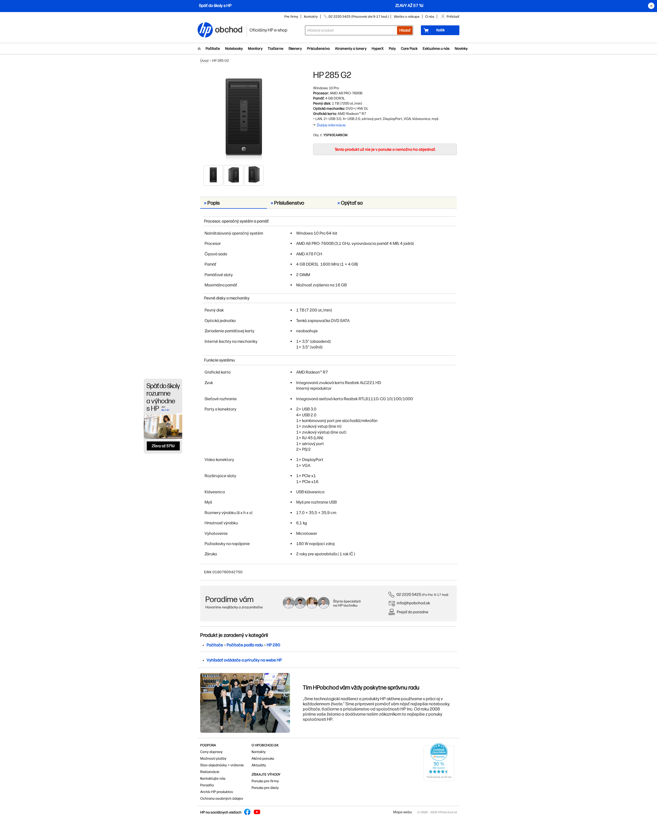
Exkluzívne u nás (436, 48)
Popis (212, 203)
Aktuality (259, 765)
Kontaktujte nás (213, 778)
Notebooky (234, 48)
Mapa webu (402, 812)
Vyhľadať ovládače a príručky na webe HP (244, 660)
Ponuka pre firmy (265, 781)
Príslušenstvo (318, 48)
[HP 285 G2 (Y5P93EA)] (244, 117)
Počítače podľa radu (245, 645)
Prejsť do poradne (412, 611)
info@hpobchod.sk (413, 602)
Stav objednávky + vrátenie (222, 765)
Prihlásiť (453, 16)
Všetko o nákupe (407, 16)
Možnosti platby (213, 758)
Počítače (213, 48)
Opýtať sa (350, 203)
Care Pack (409, 48)
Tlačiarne (275, 48)
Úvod (204, 60)
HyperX (378, 48)
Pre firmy (291, 16)
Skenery (295, 48)
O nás (429, 16)
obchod (229, 29)
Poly (392, 48)
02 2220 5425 (409, 594)
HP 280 (273, 645)
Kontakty (311, 16)
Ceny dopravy (211, 752)
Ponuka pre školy (265, 788)
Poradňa (207, 785)
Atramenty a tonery (350, 48)
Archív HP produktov (216, 792)
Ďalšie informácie (331, 125)
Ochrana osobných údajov (221, 798)
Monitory (255, 48)
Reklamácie (209, 772)
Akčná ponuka (263, 758)
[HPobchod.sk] (205, 30)
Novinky (461, 48)
